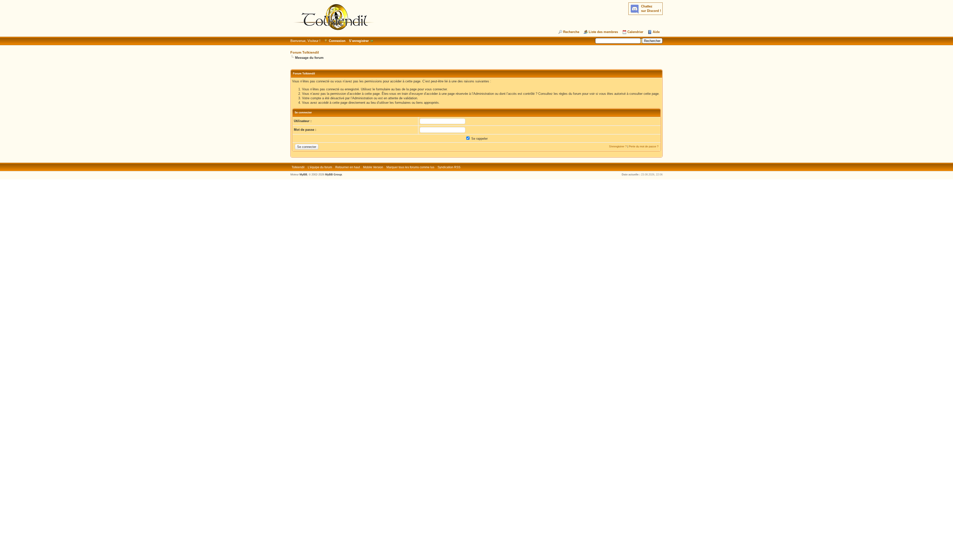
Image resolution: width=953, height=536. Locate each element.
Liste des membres (603, 32)
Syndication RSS (449, 167)
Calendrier (635, 32)
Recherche (571, 32)
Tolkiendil (298, 167)
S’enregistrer (359, 41)
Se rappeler (479, 138)
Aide (656, 32)
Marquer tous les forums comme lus (410, 167)
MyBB (303, 174)
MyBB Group (333, 174)
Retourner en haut (347, 167)
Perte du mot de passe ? (643, 146)
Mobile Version (373, 167)
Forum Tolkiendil (304, 52)
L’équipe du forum (320, 167)
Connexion (337, 41)
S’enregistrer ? (618, 146)
